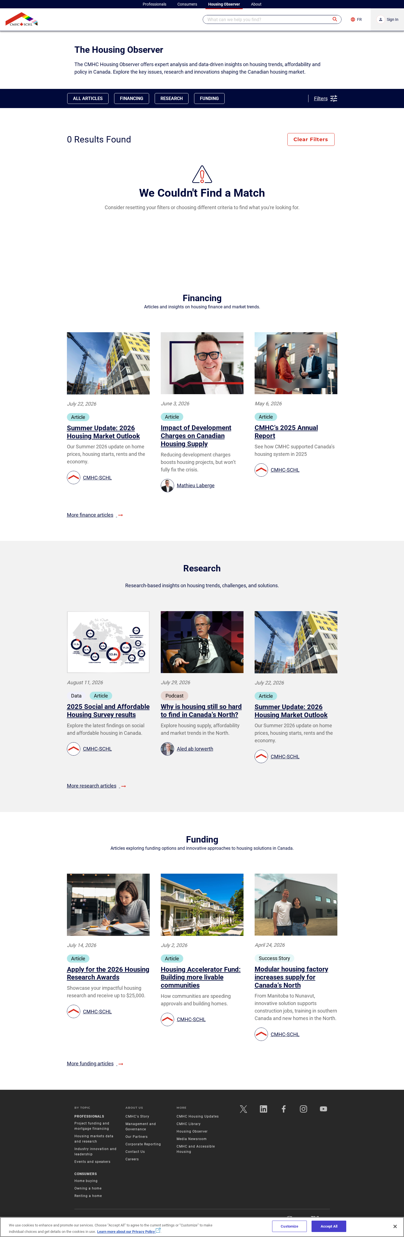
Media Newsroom (192, 1139)
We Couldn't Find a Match (202, 193)
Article (78, 417)
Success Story (274, 958)
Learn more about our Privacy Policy (126, 1231)
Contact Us (135, 1152)
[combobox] (272, 19)
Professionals (89, 1116)
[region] (202, 1227)
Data (76, 696)
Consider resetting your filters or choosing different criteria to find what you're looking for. (202, 207)
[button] (335, 19)
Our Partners (137, 1137)
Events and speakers (92, 1162)
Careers (132, 1159)
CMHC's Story (137, 1116)
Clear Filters (310, 139)
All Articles (88, 98)
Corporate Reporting (143, 1144)
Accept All (329, 1226)
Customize (289, 1226)
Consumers (85, 1174)
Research (171, 98)
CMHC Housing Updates (198, 1116)
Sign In (392, 19)
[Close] (395, 1226)
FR (359, 19)
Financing (131, 98)
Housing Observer (192, 1131)
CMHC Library (189, 1124)
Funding (209, 98)
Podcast (174, 696)
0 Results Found (99, 139)
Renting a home (88, 1196)
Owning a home (88, 1188)
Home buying (86, 1181)
